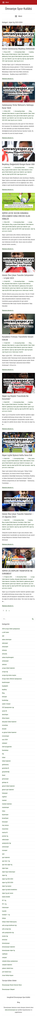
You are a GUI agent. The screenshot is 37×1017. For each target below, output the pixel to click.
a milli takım (5, 632)
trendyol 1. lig (6, 914)
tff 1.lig (4, 900)
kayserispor (5, 814)
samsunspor (5, 847)
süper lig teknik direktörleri (9, 889)
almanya (4, 650)
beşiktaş (32, 52)
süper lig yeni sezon (19, 61)
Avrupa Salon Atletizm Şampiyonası (12, 679)
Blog (3, 54)
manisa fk (4, 832)
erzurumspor (5, 736)
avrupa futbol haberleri (8, 668)
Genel (9, 56)
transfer (20, 120)
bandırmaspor (6, 682)
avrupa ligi (5, 671)
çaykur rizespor (6, 704)
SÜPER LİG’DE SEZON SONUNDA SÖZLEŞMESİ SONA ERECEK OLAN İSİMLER (16, 216)
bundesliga (5, 700)
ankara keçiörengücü (8, 657)
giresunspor (5, 779)
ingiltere (4, 797)
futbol (19, 54)
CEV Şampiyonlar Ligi (8, 707)
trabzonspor (26, 290)
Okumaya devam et (7, 78)
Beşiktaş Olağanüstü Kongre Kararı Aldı (18, 164)
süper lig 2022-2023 (7, 879)
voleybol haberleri (7, 965)
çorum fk (4, 711)
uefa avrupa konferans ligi (9, 925)
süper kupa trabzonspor (8, 872)
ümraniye (4, 939)
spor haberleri (8, 59)
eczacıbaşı (5, 725)
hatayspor (5, 793)
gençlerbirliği (5, 772)
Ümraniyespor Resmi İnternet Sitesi (12, 985)
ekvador (4, 729)
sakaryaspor (5, 839)
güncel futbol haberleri (17, 56)
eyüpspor (4, 743)
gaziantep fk (5, 768)
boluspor (4, 696)
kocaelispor (5, 818)
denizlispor (5, 714)
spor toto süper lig (16, 59)
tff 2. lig (4, 904)
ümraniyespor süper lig (8, 950)
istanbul (4, 800)
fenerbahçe (5, 286)
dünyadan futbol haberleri (8, 113)
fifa (3, 754)
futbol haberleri (25, 54)
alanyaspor (5, 646)
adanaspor (5, 643)
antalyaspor (5, 661)
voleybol (4, 957)
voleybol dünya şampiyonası (10, 961)
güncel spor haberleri (28, 56)
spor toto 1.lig (6, 861)
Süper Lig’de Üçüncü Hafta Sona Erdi (17, 455)
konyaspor (27, 463)
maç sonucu (5, 825)
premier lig (5, 836)
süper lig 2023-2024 (11, 174)
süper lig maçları (9, 61)
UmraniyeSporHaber (20, 52)
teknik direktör (6, 897)
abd (3, 636)
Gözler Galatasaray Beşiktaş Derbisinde (18, 49)
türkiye (4, 918)
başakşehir (5, 686)
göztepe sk (5, 782)
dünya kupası (5, 718)
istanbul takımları (7, 804)
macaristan (5, 829)
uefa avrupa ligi (6, 929)
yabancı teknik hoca (7, 968)
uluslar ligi (5, 936)
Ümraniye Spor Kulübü (18, 9)
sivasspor (4, 850)
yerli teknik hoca (6, 972)
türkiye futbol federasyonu (9, 922)
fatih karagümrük (7, 747)
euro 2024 (5, 739)
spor (3, 59)
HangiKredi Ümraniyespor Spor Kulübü (18, 997)
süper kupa (5, 868)
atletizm (4, 664)
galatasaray (5, 56)
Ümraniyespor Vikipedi (8, 989)
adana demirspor (6, 639)
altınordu (4, 654)
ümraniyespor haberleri (8, 947)
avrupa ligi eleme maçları (9, 675)
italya (3, 811)
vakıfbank (4, 954)
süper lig (24, 59)
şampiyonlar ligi (6, 843)
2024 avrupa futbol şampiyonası (11, 629)
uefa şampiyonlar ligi (8, 932)
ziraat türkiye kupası (7, 975)
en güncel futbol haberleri (11, 54)
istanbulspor (5, 807)
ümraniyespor (6, 943)
